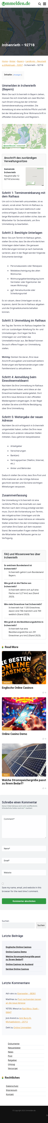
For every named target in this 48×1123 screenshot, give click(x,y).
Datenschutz (12, 1086)
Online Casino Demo (14, 734)
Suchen (5, 921)
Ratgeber (7, 683)
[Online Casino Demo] (24, 713)
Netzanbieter (14, 1047)
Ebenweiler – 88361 (26, 993)
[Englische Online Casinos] (24, 667)
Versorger (13, 1068)
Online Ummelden (22, 1027)
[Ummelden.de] (16, 3)
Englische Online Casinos (17, 687)
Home (5, 61)
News (6, 775)
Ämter (12, 61)
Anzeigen (17, 75)
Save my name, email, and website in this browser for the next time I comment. (21, 889)
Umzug (11, 1064)
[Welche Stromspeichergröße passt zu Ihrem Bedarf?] (24, 760)
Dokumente (13, 1043)
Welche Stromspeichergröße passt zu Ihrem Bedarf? (23, 958)
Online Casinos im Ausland (19, 964)
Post (10, 1056)
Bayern (20, 61)
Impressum (11, 1090)
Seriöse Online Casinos (17, 969)
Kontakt (10, 1094)
